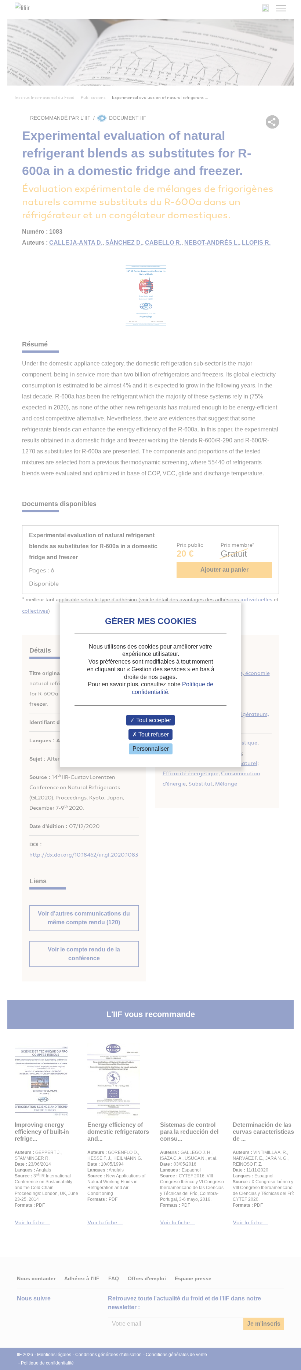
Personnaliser (151, 749)
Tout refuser (153, 734)
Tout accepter (153, 720)
